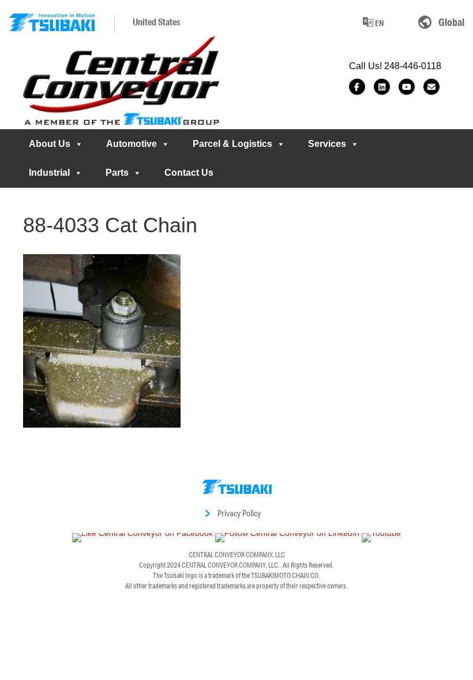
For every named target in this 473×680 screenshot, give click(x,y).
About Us (49, 144)
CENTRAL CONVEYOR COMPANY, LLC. (231, 565)
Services (327, 144)
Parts (117, 172)
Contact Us (188, 172)
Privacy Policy (239, 513)
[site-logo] (52, 22)
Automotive (131, 144)
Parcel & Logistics (232, 144)
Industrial (49, 172)
